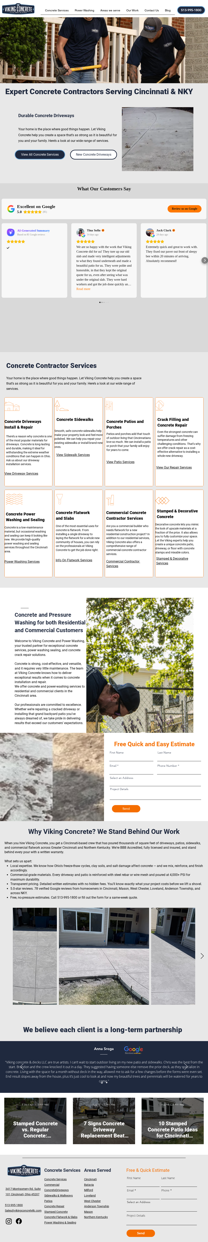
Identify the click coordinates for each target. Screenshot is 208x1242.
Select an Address (121, 777)
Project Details (119, 789)
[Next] (186, 1066)
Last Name (164, 752)
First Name (117, 752)
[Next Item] (202, 956)
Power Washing (73, 641)
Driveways (62, 1190)
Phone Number (167, 765)
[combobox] (155, 783)
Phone (165, 1190)
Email (113, 765)
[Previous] (22, 1066)
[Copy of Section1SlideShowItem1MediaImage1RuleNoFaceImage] (106, 1082)
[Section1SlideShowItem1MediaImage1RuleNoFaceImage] (102, 1083)
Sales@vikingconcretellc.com (23, 1210)
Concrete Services (55, 1179)
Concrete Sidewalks (75, 419)
